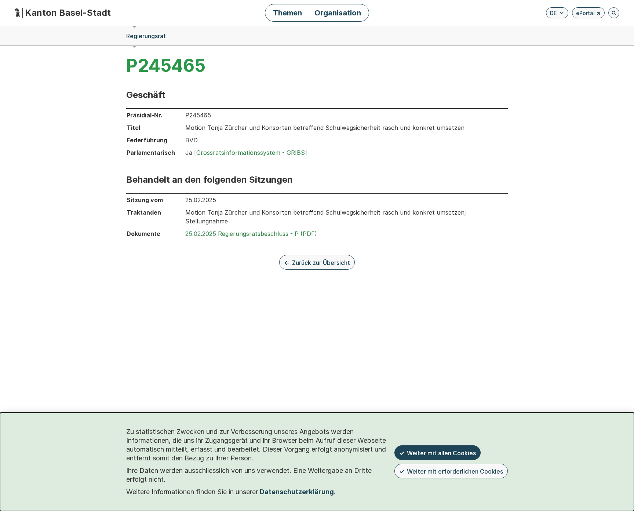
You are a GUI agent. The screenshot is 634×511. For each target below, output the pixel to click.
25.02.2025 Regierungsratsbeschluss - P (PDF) (251, 233)
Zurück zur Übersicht (321, 262)
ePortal (588, 14)
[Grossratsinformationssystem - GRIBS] (250, 152)
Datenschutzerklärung (297, 492)
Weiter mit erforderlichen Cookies (455, 471)
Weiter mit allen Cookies (441, 453)
